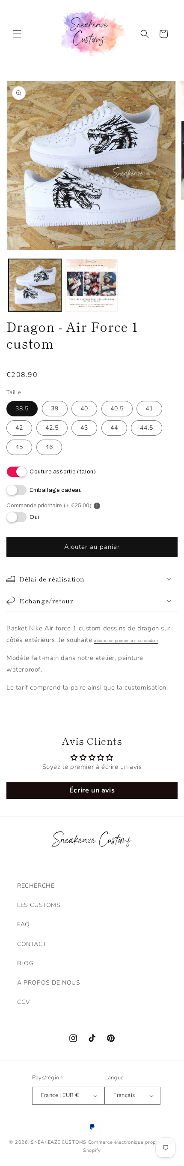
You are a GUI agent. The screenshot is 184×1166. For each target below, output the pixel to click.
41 (149, 408)
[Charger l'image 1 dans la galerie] (35, 285)
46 (49, 447)
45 (19, 447)
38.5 (22, 408)
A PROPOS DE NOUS (48, 983)
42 (19, 428)
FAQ (23, 924)
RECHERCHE (35, 886)
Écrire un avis (92, 790)
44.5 (146, 428)
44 (114, 428)
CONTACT (31, 944)
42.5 (52, 428)
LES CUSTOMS (39, 905)
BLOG (25, 963)
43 (84, 428)
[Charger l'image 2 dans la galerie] (91, 285)
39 (55, 408)
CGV (23, 1002)
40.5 (117, 408)
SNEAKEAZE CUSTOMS (58, 1142)
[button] (17, 33)
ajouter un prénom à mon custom (126, 641)
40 (84, 408)
